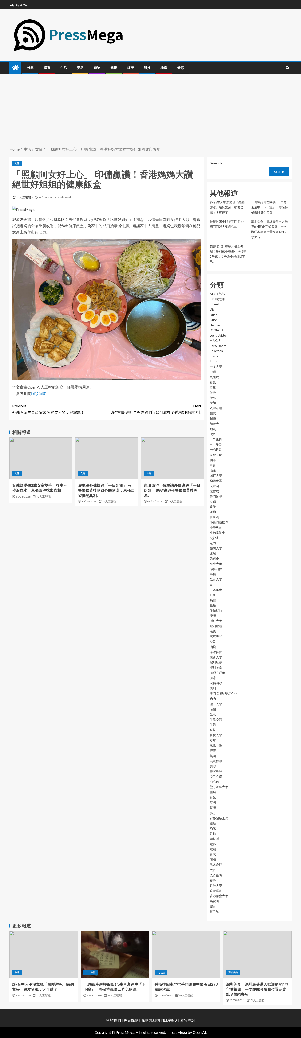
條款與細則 (150, 1020)
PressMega (177, 1032)
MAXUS (215, 340)
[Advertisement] (150, 111)
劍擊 (213, 418)
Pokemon (216, 351)
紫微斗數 (216, 745)
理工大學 (216, 704)
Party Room (218, 346)
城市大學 (216, 475)
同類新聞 (38, 393)
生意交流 (216, 719)
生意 (213, 714)
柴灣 (213, 616)
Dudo (214, 315)
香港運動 (216, 891)
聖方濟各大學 (219, 787)
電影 (213, 844)
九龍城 (214, 377)
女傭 (17, 163)
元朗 (213, 403)
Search (216, 163)
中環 (213, 372)
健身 (213, 392)
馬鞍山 (214, 901)
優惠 (180, 67)
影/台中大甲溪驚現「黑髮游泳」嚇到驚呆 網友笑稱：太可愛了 (227, 207)
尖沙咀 (214, 538)
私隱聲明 (170, 1020)
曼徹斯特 (216, 610)
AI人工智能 (23, 197)
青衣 (213, 854)
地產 (164, 67)
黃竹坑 (214, 911)
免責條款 (131, 1020)
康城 (213, 553)
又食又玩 (216, 455)
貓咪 (213, 828)
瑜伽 (213, 709)
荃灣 (213, 807)
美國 (213, 756)
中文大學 (216, 366)
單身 (213, 465)
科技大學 (216, 735)
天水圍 (214, 486)
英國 (213, 802)
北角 (213, 434)
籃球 (213, 740)
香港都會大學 (219, 896)
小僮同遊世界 (219, 522)
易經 (213, 600)
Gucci (213, 320)
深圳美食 (216, 667)
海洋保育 (216, 652)
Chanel (214, 304)
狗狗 (213, 698)
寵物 (97, 67)
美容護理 (216, 771)
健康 (114, 67)
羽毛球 (214, 782)
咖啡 (213, 460)
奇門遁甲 (216, 496)
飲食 (213, 870)
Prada (214, 356)
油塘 (213, 647)
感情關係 (216, 569)
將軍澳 (214, 517)
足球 (213, 834)
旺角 (213, 595)
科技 (147, 67)
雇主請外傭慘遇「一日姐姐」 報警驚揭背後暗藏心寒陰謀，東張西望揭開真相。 (106, 490)
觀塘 (213, 823)
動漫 (213, 429)
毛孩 (213, 631)
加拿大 (214, 424)
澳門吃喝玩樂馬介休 (223, 693)
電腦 (213, 849)
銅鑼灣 (214, 839)
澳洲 (213, 688)
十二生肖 (216, 439)
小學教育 (216, 527)
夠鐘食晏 (216, 481)
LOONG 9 (216, 330)
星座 (213, 605)
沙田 (213, 641)
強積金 (214, 558)
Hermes (215, 325)
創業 (213, 413)
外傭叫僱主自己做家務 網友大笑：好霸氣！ (48, 409)
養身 (213, 880)
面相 (213, 859)
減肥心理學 (217, 673)
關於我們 (114, 1020)
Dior (213, 309)
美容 (80, 67)
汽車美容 (216, 636)
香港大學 (216, 885)
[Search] (287, 67)
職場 (213, 792)
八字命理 (216, 408)
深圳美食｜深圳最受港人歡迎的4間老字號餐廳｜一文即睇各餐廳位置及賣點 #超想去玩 (257, 989)
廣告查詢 (187, 1020)
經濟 (130, 67)
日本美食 (216, 590)
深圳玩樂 (216, 662)
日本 (213, 584)
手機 (213, 574)
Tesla (213, 361)
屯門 (213, 543)
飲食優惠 (216, 875)
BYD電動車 (217, 299)
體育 (47, 67)
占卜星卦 (216, 444)
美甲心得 (216, 776)
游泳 (213, 678)
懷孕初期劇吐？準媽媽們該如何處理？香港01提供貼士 (156, 409)
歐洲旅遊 (216, 626)
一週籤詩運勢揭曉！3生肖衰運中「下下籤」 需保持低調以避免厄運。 (269, 207)
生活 (63, 67)
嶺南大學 (216, 548)
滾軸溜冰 (216, 683)
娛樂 (30, 67)
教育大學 (216, 579)
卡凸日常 (216, 449)
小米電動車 (217, 532)
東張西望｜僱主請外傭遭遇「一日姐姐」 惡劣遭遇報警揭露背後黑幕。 (172, 490)
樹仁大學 (216, 621)
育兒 (213, 797)
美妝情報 (216, 761)
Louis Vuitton (219, 335)
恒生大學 (216, 564)
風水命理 (216, 865)
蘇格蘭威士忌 (219, 818)
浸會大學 (216, 657)
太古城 (214, 491)
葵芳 (213, 813)
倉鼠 (213, 382)
